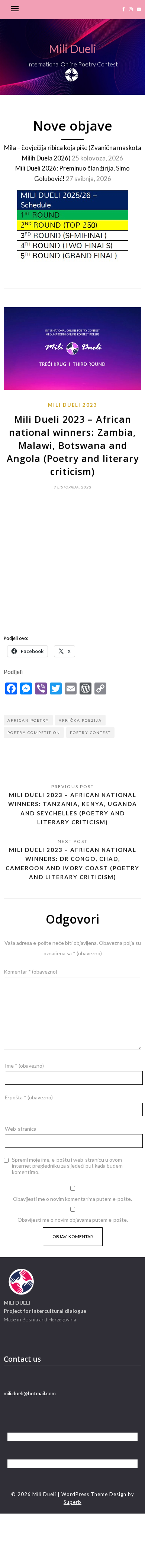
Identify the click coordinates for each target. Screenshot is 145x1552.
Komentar (30, 971)
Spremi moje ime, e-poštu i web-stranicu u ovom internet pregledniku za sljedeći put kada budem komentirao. (67, 1166)
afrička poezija (80, 720)
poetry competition (33, 732)
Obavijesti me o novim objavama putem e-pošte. (72, 1220)
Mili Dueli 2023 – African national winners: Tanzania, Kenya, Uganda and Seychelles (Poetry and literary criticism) (72, 808)
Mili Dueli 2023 (72, 405)
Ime (24, 1065)
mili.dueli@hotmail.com (30, 1393)
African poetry (28, 720)
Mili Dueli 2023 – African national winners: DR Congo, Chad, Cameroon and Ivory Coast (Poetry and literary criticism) (72, 863)
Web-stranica (20, 1128)
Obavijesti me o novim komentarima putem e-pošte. (72, 1199)
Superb (72, 1502)
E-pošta (29, 1097)
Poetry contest (90, 732)
